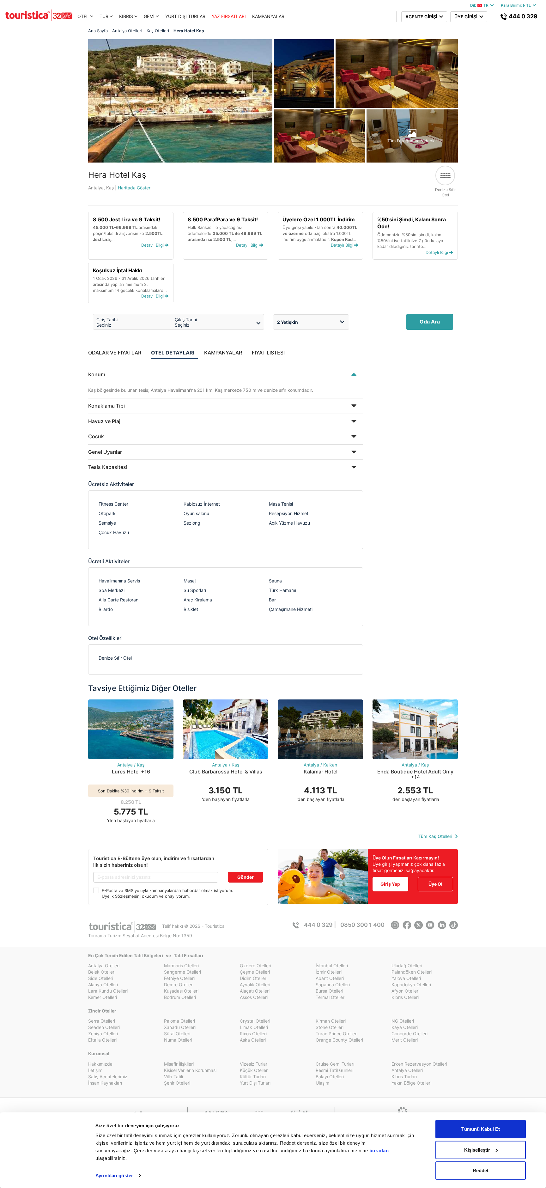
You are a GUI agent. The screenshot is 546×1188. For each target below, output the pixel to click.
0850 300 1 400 (362, 924)
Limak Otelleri (254, 1027)
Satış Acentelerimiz (107, 1076)
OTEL (83, 16)
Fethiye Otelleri (179, 978)
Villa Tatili (173, 1076)
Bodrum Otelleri (180, 997)
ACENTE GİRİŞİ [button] (422, 16)
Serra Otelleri (101, 1021)
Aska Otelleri (253, 1040)
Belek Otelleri (101, 972)
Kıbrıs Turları (404, 1076)
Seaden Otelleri (104, 1027)
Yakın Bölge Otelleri (411, 1083)
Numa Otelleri (178, 1040)
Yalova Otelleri (406, 978)
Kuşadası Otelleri (181, 991)
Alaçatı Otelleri (255, 991)
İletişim (95, 1070)
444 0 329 (522, 16)
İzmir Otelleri (329, 972)
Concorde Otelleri (409, 1033)
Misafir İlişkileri (179, 1064)
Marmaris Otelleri (181, 965)
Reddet (480, 1170)
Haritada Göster (134, 187)
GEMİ (149, 16)
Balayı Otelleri (330, 1076)
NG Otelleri (402, 1021)
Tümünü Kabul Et (480, 1129)
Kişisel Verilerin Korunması (190, 1070)
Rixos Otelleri (253, 1033)
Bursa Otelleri (329, 991)
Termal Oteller (330, 997)
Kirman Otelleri (331, 1021)
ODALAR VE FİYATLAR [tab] (114, 352)
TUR (104, 16)
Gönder (245, 877)
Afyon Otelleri (405, 991)
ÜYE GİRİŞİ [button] (466, 16)
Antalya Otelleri (103, 965)
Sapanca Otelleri (333, 984)
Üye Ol (435, 884)
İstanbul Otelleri (332, 965)
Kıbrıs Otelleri (405, 997)
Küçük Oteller (254, 1070)
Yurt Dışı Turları (255, 1083)
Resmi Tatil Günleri (334, 1070)
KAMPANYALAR (268, 16)
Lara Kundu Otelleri (108, 991)
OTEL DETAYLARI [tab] (172, 352)
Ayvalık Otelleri (255, 984)
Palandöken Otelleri (411, 972)
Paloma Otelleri (179, 1021)
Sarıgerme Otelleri (182, 972)
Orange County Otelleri (339, 1040)
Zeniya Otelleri (103, 1033)
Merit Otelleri (404, 1040)
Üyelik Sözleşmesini (121, 896)
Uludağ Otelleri (406, 965)
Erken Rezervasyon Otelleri (419, 1064)
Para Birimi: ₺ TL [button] (517, 5)
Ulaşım (322, 1083)
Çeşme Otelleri (255, 972)
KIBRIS (126, 16)
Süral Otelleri (177, 1033)
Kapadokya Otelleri (411, 984)
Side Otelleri (100, 978)
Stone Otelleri (329, 1027)
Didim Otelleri (253, 978)
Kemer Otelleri (102, 997)
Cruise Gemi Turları (335, 1064)
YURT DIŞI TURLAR (185, 16)
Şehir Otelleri (177, 1083)
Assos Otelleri (254, 997)
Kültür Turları (253, 1076)
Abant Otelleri (330, 978)
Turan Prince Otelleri (336, 1033)
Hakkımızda (100, 1064)
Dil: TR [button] (480, 5)
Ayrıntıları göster (114, 1175)
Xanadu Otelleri (180, 1027)
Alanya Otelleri (103, 984)
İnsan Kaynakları (105, 1083)
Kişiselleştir (477, 1149)
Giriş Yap (390, 884)
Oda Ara (430, 321)
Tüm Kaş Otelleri (435, 836)
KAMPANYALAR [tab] (223, 352)
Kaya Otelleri (404, 1027)
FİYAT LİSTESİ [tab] (268, 352)
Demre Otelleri (178, 984)
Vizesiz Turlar (253, 1064)
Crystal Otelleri (255, 1021)
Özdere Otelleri (255, 965)
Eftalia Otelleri (102, 1040)
